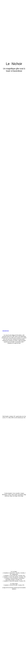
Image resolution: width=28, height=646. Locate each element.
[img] (14, 161)
